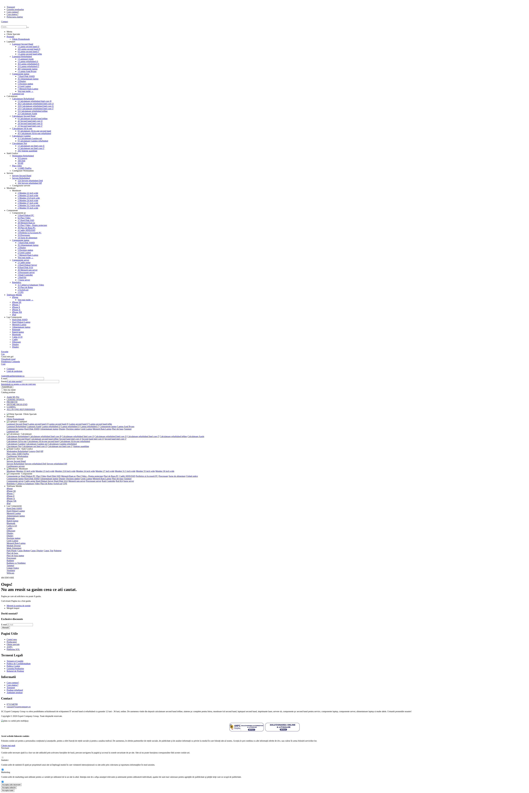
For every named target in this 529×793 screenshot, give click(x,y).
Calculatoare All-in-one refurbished (34, 133)
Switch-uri (23, 290)
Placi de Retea (25, 287)
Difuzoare (16, 342)
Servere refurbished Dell (30, 180)
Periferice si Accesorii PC (29, 233)
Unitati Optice (13, 568)
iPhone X (16, 310)
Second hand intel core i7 (30, 126)
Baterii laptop (18, 332)
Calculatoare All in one (22, 128)
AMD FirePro (24, 168)
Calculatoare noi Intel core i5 (31, 146)
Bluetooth (16, 334)
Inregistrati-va (18, 376)
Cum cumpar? (13, 12)
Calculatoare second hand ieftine (33, 118)
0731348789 (12, 704)
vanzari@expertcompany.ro (19, 707)
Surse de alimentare (27, 238)
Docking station (25, 84)
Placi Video (24, 218)
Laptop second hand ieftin (30, 54)
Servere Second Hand (21, 175)
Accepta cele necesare (11, 785)
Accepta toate (7, 790)
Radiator (10, 560)
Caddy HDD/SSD (26, 230)
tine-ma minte (10, 390)
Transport (11, 7)
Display (22, 81)
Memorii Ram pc (26, 223)
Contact (4, 21)
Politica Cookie (13, 666)
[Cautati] (28, 27)
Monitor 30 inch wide (164, 471)
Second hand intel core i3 (30, 121)
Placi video (17, 166)
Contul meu (12, 639)
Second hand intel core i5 (30, 123)
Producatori (12, 642)
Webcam (10, 573)
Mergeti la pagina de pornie (18, 605)
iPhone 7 (16, 305)
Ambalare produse (15, 692)
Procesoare (24, 235)
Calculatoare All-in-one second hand (34, 131)
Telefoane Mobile (14, 295)
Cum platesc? (12, 14)
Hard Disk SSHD (26, 76)
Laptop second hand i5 (29, 49)
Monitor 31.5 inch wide (29, 205)
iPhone (15, 297)
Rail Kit (22, 277)
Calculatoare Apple (27, 113)
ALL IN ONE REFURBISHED (21, 409)
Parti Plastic (12, 550)
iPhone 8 (16, 307)
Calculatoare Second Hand (23, 116)
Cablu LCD (17, 337)
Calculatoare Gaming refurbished (33, 141)
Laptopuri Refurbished (22, 56)
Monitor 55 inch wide (28, 208)
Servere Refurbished (21, 178)
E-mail (4, 378)
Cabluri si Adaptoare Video (31, 285)
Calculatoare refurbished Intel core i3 (36, 103)
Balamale (16, 329)
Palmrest (57, 550)
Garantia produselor (15, 9)
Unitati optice (192, 476)
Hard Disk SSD (26, 220)
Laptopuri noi (18, 94)
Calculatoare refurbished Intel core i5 (36, 106)
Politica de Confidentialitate (19, 663)
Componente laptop (27, 69)
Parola (4, 381)
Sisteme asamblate (27, 151)
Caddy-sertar (24, 262)
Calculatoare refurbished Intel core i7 (36, 108)
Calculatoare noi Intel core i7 (31, 148)
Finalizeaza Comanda (10, 361)
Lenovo (22, 158)
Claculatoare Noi (19, 143)
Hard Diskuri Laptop (21, 322)
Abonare (5, 628)
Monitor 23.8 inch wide (29, 198)
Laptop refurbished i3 (28, 61)
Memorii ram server (27, 270)
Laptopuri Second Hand (22, 44)
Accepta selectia (9, 788)
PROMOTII (12, 402)
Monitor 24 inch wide (28, 200)
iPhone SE (16, 302)
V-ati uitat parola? (14, 381)
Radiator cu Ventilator (16, 563)
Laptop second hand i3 (28, 46)
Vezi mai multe (25, 91)
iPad (14, 314)
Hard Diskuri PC (26, 215)
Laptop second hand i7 (28, 51)
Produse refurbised (15, 690)
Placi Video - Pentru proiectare (32, 225)
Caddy (15, 339)
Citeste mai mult (8, 745)
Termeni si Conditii (15, 661)
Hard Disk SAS (25, 267)
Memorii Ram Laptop (28, 89)
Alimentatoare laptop (28, 79)
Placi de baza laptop (15, 555)
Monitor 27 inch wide (28, 203)
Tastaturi (127, 429)
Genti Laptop (24, 86)
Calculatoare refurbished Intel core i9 (34, 101)
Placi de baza (117, 429)
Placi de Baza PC (27, 228)
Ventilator (11, 570)
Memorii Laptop (19, 324)
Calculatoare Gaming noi (30, 138)
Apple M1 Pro (13, 397)
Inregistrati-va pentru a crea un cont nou (18, 384)
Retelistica (16, 282)
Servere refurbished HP (30, 183)
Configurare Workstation (17, 456)
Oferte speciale (13, 644)
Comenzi (10, 369)
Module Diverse (14, 545)
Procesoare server (26, 272)
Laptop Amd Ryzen (27, 71)
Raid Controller (25, 275)
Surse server (24, 280)
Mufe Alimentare (14, 548)
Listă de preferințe (14, 371)
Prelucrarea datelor (15, 17)
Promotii (10, 36)
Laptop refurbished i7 (28, 66)
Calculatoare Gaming (21, 136)
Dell (21, 161)
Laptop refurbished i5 (28, 64)
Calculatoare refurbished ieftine (33, 111)
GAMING (11, 407)
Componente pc (13, 476)
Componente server (20, 260)
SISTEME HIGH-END (17, 404)
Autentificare (6, 376)
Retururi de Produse (15, 671)
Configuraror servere (16, 466)
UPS (20, 292)
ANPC (10, 647)
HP (20, 163)
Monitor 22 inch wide (28, 193)
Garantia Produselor (15, 668)
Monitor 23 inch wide (28, 195)
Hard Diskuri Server (27, 265)
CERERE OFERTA (15, 399)
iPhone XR (17, 312)
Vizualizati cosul (8, 359)
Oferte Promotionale (21, 39)
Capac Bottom (23, 550)
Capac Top (48, 550)
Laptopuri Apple (26, 59)
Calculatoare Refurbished (23, 99)
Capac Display (36, 550)
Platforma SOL (13, 649)
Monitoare (11, 471)
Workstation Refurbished (23, 156)
